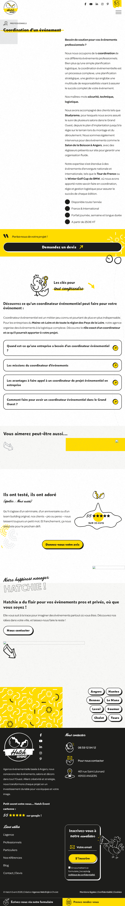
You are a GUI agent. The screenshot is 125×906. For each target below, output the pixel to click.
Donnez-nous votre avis (62, 544)
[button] (62, 348)
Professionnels (18, 23)
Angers (96, 691)
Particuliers (10, 850)
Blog (6, 865)
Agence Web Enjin (41, 891)
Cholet (99, 717)
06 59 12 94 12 (87, 747)
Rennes (94, 700)
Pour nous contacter (91, 760)
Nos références (12, 857)
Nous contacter (18, 630)
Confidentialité (105, 891)
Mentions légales (88, 891)
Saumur (113, 709)
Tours (115, 717)
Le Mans (113, 700)
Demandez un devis (59, 247)
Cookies (118, 891)
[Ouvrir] (118, 12)
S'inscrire (82, 858)
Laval (96, 709)
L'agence (8, 834)
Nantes (113, 691)
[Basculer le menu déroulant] (24, 842)
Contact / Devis (12, 873)
